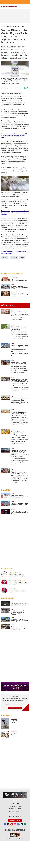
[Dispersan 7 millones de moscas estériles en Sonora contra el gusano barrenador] (5, 332)
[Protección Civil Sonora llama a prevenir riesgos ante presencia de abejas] (5, 437)
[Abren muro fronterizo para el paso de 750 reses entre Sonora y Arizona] (5, 367)
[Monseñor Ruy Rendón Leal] (4, 582)
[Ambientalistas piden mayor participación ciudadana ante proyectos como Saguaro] (5, 418)
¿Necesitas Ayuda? (15, 820)
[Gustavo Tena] (4, 590)
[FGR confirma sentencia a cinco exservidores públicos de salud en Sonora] (5, 350)
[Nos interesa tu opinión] (15, 795)
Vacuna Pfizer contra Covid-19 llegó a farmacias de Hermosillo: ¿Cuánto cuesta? (14, 135)
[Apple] (22, 824)
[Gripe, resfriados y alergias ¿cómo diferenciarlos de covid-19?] (5, 279)
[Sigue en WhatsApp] (25, 88)
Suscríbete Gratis (15, 708)
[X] (8, 824)
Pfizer (22, 257)
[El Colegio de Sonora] (4, 574)
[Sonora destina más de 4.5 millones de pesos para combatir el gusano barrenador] (5, 619)
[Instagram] (15, 824)
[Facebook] (5, 824)
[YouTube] (11, 824)
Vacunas (4, 257)
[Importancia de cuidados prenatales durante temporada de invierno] (5, 294)
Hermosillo (14, 257)
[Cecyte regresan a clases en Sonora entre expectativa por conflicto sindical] (5, 627)
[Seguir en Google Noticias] (27, 88)
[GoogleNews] (18, 824)
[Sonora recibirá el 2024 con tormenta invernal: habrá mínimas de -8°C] (5, 286)
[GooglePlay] (25, 824)
